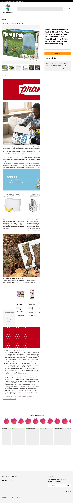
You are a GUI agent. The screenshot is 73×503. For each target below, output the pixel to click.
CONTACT (4, 19)
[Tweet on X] (49, 58)
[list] (21, 44)
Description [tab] (5, 76)
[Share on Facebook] (52, 58)
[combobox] (40, 9)
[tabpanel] (21, 239)
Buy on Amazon (57, 53)
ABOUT (64, 17)
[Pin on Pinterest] (55, 58)
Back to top (36, 468)
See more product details (9, 399)
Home (3, 23)
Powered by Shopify (16, 497)
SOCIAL (59, 17)
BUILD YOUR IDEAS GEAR (30, 17)
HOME (3, 17)
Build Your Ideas (48, 27)
